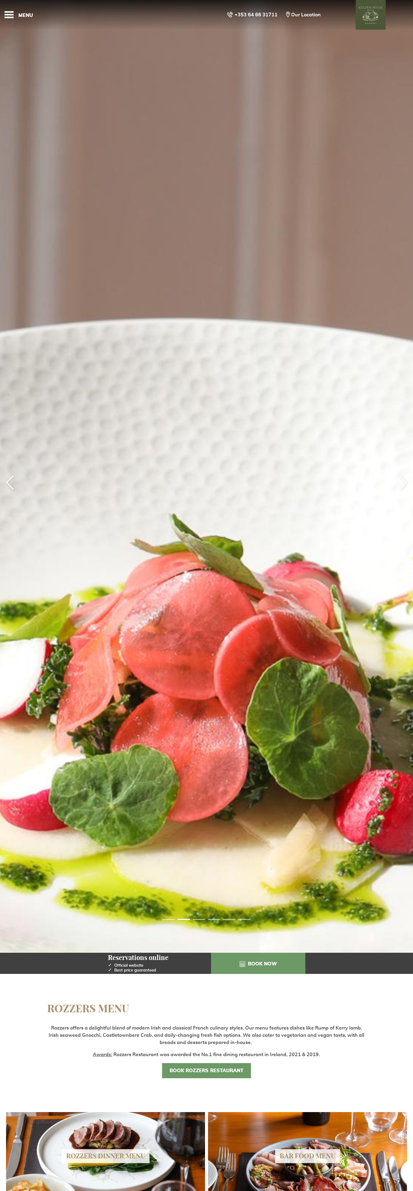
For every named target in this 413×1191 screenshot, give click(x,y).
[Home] (370, 15)
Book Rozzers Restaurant (206, 1070)
